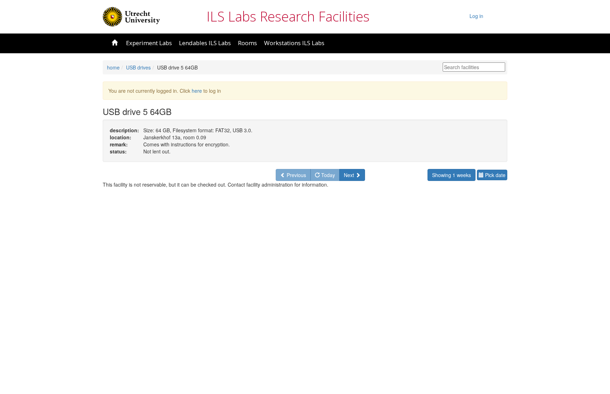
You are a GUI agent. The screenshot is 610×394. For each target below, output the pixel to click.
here (197, 90)
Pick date (495, 174)
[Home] (131, 15)
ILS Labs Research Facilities (288, 16)
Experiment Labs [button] (149, 43)
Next (349, 174)
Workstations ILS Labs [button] (294, 43)
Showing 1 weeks (451, 174)
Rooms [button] (247, 43)
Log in (476, 15)
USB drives (138, 67)
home (113, 67)
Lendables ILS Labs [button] (205, 43)
